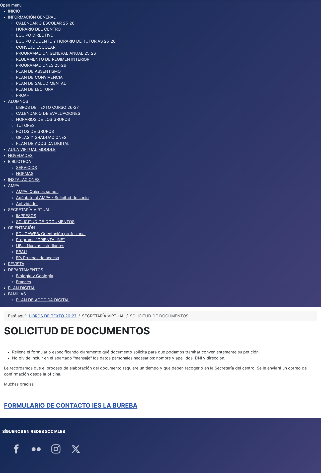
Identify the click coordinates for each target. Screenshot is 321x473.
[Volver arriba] (312, 463)
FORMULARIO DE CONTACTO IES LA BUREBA (70, 405)
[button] (32, 17)
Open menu (11, 5)
